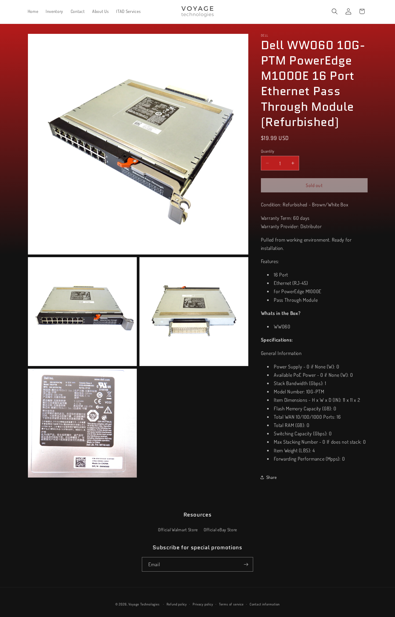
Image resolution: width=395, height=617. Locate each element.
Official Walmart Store (178, 530)
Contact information (265, 604)
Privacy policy (203, 604)
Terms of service (231, 604)
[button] (335, 11)
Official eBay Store (220, 530)
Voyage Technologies (143, 604)
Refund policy (177, 604)
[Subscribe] (246, 564)
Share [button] (271, 477)
